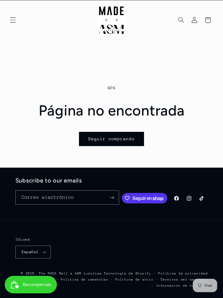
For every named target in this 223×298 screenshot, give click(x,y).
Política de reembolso (84, 279)
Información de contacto (182, 286)
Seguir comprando (111, 138)
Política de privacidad (183, 273)
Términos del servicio (184, 279)
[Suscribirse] (112, 197)
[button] (12, 20)
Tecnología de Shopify (127, 273)
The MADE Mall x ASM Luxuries (70, 273)
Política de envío (134, 279)
